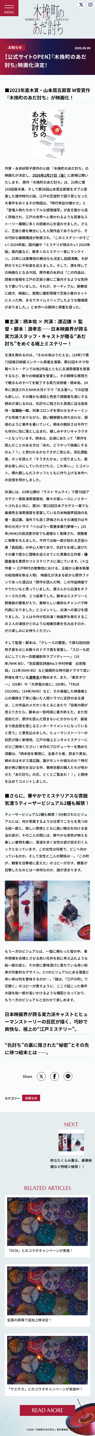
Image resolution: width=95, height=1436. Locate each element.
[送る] (68, 1076)
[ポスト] (41, 1076)
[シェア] (54, 1076)
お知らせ (15, 47)
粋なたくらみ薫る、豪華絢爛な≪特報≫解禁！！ (71, 1145)
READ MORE (47, 1410)
